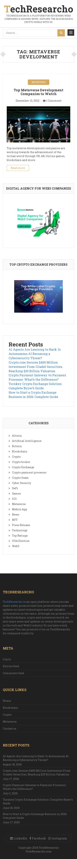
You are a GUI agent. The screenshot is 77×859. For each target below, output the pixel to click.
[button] (71, 32)
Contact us (9, 728)
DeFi (15, 488)
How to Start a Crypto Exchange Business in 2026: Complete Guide (33, 394)
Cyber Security (21, 483)
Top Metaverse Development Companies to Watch (38, 92)
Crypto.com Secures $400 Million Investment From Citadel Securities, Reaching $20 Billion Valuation (36, 366)
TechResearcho (13, 601)
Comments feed (13, 673)
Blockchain (19, 451)
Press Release (21, 525)
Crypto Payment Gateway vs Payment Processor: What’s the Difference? (37, 377)
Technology (19, 530)
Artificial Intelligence (26, 441)
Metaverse (39, 82)
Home (7, 700)
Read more (18, 168)
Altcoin (17, 435)
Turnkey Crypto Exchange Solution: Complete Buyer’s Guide (35, 386)
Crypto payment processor (29, 472)
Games (16, 493)
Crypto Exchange (23, 467)
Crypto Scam (20, 477)
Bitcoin (17, 446)
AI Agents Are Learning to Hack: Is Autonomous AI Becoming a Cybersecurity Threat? (35, 353)
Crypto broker (21, 462)
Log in (7, 659)
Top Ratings (20, 535)
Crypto (16, 456)
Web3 (15, 546)
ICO (14, 499)
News (15, 514)
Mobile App (19, 509)
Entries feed (11, 666)
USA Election (21, 541)
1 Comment (53, 100)
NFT (15, 520)
